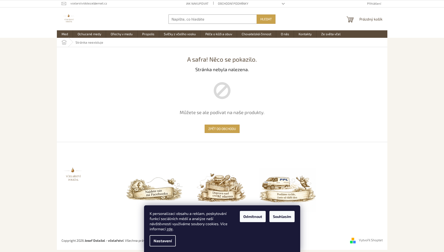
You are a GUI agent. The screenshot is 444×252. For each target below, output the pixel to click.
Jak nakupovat (197, 3)
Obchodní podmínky (233, 3)
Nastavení (163, 240)
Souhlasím (282, 216)
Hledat (266, 19)
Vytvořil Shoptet (371, 240)
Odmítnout (252, 216)
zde (170, 229)
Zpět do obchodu (222, 129)
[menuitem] (65, 34)
